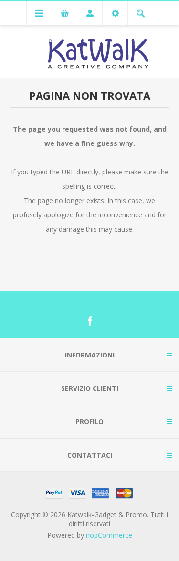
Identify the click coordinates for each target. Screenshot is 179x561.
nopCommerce (109, 535)
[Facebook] (89, 321)
